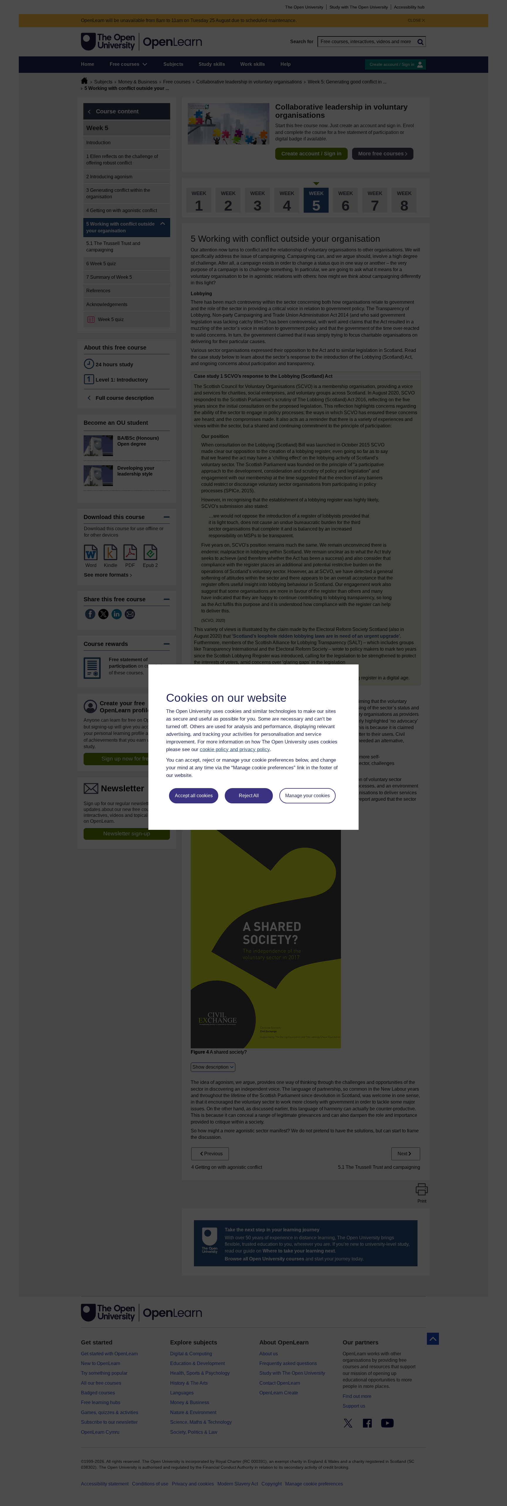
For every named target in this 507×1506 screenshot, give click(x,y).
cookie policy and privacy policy (235, 749)
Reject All (249, 795)
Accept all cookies (194, 795)
